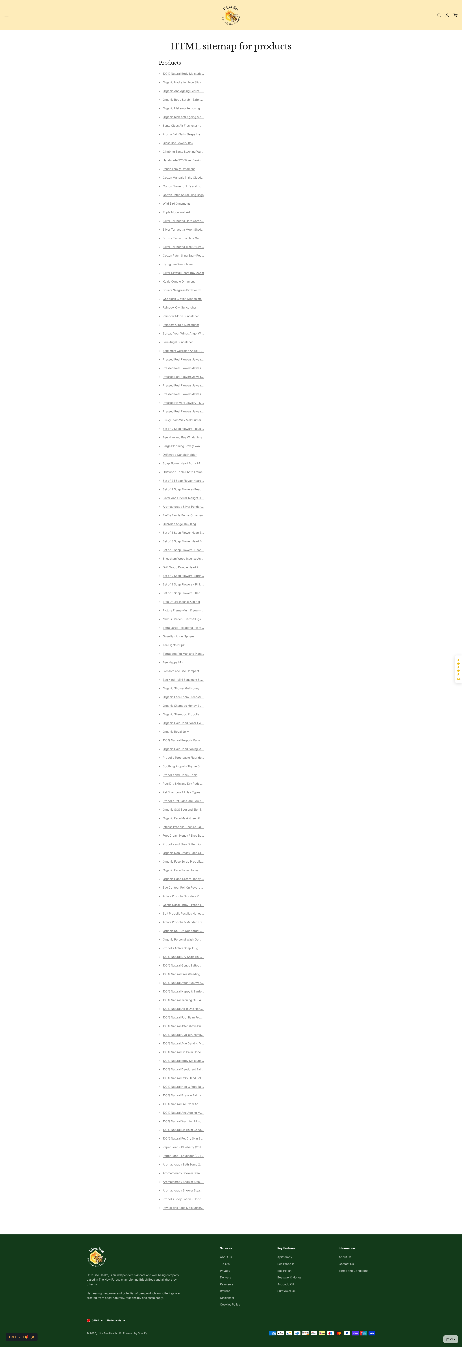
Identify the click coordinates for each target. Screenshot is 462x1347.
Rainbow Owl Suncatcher (179, 307)
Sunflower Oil (286, 1291)
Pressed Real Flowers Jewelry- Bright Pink (191, 359)
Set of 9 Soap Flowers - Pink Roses (186, 584)
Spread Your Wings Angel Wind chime (188, 333)
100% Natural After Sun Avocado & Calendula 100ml (197, 983)
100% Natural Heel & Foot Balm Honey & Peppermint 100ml (202, 1086)
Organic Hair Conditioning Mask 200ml (189, 749)
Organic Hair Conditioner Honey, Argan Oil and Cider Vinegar (204, 723)
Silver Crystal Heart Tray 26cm (183, 273)
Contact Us (346, 1264)
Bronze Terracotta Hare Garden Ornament (191, 238)
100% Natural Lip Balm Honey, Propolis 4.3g (192, 1052)
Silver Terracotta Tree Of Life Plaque (187, 247)
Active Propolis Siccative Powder (185, 896)
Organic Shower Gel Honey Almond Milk (190, 688)
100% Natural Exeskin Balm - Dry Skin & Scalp (193, 1095)
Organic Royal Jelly (176, 731)
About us (226, 1257)
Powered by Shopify (135, 1333)
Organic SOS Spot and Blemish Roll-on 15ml (192, 809)
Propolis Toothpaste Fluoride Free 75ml (189, 757)
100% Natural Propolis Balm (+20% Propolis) (193, 740)
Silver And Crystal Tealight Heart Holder (189, 498)
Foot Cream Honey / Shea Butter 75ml (188, 835)
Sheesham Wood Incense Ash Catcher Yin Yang (194, 558)
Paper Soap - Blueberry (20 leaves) (186, 1147)
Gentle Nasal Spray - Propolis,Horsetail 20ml (193, 905)
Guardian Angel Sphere (178, 636)
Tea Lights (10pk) (174, 645)
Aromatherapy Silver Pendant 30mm (187, 506)
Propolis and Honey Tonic (180, 775)
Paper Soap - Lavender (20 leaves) (186, 1156)
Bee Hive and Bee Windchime (182, 437)
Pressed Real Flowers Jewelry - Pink (187, 394)
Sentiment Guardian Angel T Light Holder (190, 351)
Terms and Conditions (353, 1270)
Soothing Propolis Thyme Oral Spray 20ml (191, 766)
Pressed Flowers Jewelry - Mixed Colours (191, 402)
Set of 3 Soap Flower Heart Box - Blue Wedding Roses (199, 541)
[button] (458, 669)
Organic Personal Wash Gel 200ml (186, 939)
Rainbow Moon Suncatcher (181, 316)
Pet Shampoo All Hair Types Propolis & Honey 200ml (198, 792)
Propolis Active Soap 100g (180, 948)
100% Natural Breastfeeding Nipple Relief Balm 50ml (198, 974)
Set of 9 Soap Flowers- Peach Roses (187, 489)
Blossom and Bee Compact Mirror (185, 671)
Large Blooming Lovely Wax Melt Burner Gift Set (195, 446)
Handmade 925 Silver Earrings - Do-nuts (190, 160)
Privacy (225, 1270)
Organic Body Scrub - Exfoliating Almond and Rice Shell (200, 99)
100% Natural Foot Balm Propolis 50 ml (189, 1017)
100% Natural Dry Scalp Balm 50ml (186, 957)
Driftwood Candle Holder (180, 454)
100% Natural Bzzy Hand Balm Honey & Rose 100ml (197, 1078)
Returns (225, 1291)
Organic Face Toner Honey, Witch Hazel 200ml (194, 870)
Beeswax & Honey (289, 1277)
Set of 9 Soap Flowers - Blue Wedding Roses (193, 428)
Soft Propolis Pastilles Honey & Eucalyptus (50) (194, 913)
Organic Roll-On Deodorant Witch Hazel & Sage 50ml (198, 931)
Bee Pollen (284, 1270)
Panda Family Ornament (179, 169)
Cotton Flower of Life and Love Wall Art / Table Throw (199, 186)
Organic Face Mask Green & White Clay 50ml (193, 818)
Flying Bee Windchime (178, 264)
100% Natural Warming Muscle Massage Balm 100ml (198, 1121)
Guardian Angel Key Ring (179, 524)
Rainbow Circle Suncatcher (181, 325)
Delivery (225, 1277)
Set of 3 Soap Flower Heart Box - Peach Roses (194, 532)
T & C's (225, 1264)
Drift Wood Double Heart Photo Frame (188, 567)
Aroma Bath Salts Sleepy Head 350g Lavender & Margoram (202, 134)
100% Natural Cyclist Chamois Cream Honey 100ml (197, 1035)
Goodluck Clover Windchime (182, 299)
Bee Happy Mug (173, 662)
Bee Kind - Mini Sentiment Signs (184, 679)
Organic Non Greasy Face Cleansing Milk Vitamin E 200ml (201, 853)
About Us (345, 1257)
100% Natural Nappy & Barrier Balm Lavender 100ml (197, 991)
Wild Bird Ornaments (176, 203)
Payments (226, 1284)
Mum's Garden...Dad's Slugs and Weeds (189, 619)
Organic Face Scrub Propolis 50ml (186, 861)
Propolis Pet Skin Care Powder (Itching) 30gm (194, 801)
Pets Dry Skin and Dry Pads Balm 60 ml (189, 783)
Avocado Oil (285, 1284)
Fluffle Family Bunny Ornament (183, 515)
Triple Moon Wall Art (176, 212)
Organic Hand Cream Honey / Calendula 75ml (193, 879)
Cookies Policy (230, 1304)
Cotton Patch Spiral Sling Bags (183, 195)
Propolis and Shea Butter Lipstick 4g (187, 844)
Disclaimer (227, 1298)
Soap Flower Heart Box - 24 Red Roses (189, 463)
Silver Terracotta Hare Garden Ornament (190, 221)
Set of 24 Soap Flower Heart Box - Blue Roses (193, 480)
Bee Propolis (285, 1264)
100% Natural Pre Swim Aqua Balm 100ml (190, 1104)
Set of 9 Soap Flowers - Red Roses (186, 593)
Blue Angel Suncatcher (178, 342)
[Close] (32, 1337)
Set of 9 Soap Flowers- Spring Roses (187, 576)
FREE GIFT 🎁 (19, 1337)
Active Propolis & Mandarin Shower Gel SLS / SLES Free (200, 922)
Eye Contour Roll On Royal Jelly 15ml (187, 887)
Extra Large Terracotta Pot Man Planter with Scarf (196, 627)
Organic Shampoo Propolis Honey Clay (189, 714)
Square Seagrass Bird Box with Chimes (189, 290)
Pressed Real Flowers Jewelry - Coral (188, 377)
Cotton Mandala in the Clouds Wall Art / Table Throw (198, 177)
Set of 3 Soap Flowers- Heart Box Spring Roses (194, 550)
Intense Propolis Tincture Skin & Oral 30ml (191, 827)
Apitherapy (284, 1257)
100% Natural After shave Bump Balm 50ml (191, 1026)
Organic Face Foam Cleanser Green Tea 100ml (194, 697)
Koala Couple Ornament (179, 281)
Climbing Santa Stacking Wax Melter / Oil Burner (195, 151)
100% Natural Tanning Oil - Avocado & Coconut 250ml (199, 1000)
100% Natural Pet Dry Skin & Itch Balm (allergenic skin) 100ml (203, 1138)
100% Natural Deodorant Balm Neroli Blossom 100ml (198, 1069)
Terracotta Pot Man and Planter (183, 653)
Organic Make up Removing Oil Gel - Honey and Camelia (201, 108)
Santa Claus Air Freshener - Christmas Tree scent (195, 125)
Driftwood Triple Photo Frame (182, 472)
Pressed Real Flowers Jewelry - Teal (187, 385)
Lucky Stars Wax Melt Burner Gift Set (187, 420)
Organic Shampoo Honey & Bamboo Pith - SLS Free (197, 705)
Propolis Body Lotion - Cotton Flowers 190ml (193, 1199)
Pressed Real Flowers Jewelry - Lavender (190, 411)
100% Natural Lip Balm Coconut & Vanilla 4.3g (193, 1130)
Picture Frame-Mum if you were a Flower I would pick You (201, 610)
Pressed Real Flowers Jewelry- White (187, 368)
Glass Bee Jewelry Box (178, 143)
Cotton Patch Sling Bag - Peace (184, 255)
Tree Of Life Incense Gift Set (181, 601)
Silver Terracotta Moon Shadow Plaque (189, 229)
